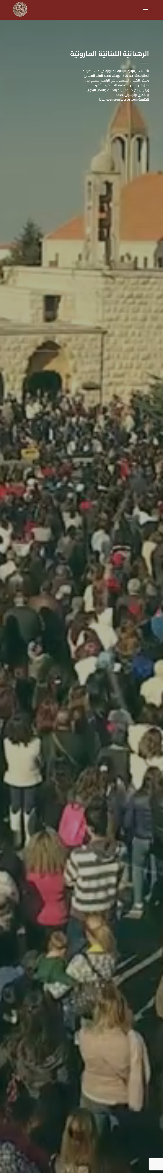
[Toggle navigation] (146, 9)
